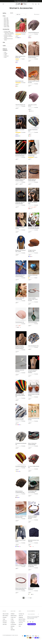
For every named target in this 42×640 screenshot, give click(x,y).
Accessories (6, 29)
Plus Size (5, 624)
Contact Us (21, 613)
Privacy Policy (22, 621)
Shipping (21, 617)
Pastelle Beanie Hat (19, 322)
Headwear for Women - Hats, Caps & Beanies (9, 33)
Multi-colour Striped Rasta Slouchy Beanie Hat (20, 395)
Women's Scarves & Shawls (8, 37)
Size (4, 42)
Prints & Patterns (5, 49)
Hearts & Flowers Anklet (20, 565)
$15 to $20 (6, 19)
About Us (21, 615)
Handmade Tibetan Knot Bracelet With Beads (20, 155)
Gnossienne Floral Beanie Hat (20, 444)
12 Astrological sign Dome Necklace (32, 492)
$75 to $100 (6, 25)
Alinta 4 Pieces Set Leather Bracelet (32, 444)
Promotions (13, 624)
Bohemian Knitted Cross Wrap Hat (33, 541)
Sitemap (13, 629)
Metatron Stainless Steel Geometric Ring (20, 516)
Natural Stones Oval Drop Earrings (33, 395)
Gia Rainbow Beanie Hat (20, 466)
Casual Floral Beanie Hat (33, 32)
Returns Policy (22, 619)
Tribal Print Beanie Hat (20, 104)
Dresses (4, 617)
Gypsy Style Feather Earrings (19, 228)
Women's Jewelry (7, 35)
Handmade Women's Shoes (8, 39)
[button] (33, 4)
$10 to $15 (6, 18)
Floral (5, 57)
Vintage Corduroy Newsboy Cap (32, 251)
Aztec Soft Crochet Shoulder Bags (32, 155)
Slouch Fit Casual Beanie (20, 32)
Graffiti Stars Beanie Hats (19, 130)
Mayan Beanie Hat (19, 81)
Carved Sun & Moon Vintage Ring (32, 566)
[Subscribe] (38, 614)
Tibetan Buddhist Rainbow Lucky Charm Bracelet (33, 299)
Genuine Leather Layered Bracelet (33, 82)
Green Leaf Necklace (32, 322)
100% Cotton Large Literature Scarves (19, 419)
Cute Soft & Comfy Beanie (32, 105)
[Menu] (3, 4)
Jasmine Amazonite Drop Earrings (33, 419)
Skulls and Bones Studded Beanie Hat (19, 492)
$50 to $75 (6, 24)
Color (4, 45)
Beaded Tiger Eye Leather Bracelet (32, 180)
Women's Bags (7, 31)
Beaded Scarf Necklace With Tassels (20, 251)
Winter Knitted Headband (31, 589)
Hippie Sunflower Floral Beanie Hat (20, 57)
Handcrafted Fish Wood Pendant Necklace (33, 57)
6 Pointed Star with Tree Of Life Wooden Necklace (33, 228)
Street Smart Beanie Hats (32, 203)
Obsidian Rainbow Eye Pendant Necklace (20, 180)
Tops (4, 619)
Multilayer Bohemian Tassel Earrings (19, 298)
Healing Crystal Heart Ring (33, 276)
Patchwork (6, 56)
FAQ (20, 626)
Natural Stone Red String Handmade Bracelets (20, 589)
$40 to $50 (6, 23)
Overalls (5, 622)
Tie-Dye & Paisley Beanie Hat (33, 467)
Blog (12, 628)
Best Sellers (5, 615)
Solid (5, 52)
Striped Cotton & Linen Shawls (20, 541)
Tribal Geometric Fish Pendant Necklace (20, 276)
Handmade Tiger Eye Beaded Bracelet (19, 203)
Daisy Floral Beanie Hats (33, 345)
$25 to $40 (6, 21)
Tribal (5, 54)
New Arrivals (5, 613)
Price (4, 16)
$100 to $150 (6, 26)
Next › (31, 597)
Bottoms (5, 621)
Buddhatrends (8, 635)
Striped (5, 53)
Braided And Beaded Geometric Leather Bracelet (32, 517)
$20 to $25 (6, 20)
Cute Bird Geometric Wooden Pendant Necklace (32, 371)
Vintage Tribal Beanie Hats (32, 130)
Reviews (12, 626)
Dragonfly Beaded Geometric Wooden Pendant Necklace (19, 347)
